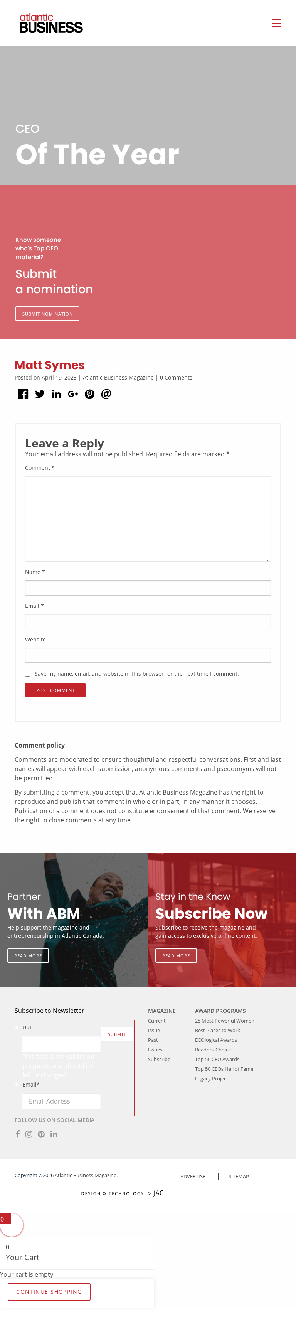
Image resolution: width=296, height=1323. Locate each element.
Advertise (192, 1176)
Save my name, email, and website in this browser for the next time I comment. (137, 673)
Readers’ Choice (213, 1049)
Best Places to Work (217, 1030)
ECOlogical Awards (216, 1039)
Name (35, 571)
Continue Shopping (49, 1291)
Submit (117, 1034)
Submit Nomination (47, 314)
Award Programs (220, 1010)
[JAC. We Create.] (122, 1193)
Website (35, 639)
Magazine (162, 1010)
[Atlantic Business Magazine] (43, 23)
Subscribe (159, 1059)
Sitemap (239, 1176)
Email (34, 605)
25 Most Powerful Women (224, 1020)
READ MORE (28, 955)
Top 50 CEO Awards (217, 1059)
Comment (40, 467)
